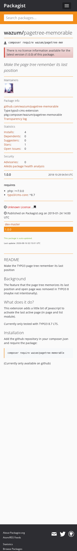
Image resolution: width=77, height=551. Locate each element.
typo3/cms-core (18, 195)
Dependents (12, 136)
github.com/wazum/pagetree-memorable (31, 106)
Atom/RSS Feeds (12, 537)
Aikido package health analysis (24, 166)
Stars (7, 144)
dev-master (12, 224)
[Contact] (54, 534)
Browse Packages (12, 549)
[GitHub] (71, 534)
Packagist (15, 5)
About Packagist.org (14, 532)
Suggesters (11, 140)
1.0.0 (8, 229)
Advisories (11, 162)
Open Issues (12, 148)
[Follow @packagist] (63, 534)
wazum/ (14, 32)
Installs (8, 132)
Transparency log (15, 119)
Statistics (8, 544)
